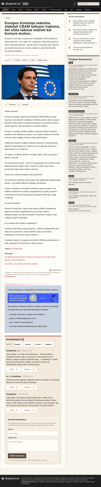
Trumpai (13, 9)
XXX (72, 9)
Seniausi (28, 344)
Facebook (17, 60)
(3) (31, 34)
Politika (20, 9)
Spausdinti (25, 104)
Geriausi (38, 344)
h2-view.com (17, 249)
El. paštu (32, 60)
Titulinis (5, 9)
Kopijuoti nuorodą (42, 60)
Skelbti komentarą (17, 456)
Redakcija (79, 9)
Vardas (10, 429)
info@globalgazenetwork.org (29, 481)
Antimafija (28, 9)
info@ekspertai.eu (10, 276)
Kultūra (37, 9)
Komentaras (12, 437)
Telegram (25, 60)
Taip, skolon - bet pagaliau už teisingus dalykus (21, 264)
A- (6, 104)
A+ (19, 104)
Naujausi (17, 344)
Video (65, 9)
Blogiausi (48, 344)
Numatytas (12, 104)
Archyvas (87, 9)
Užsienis (44, 9)
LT (74, 4)
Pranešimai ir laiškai (55, 9)
